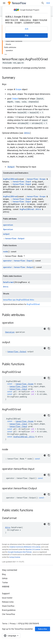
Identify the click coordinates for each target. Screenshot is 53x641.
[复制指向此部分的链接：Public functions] (27, 364)
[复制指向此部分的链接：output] (12, 342)
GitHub (4, 578)
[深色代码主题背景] (45, 329)
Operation (8, 229)
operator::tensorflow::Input (17, 260)
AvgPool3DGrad (10, 179)
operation (8, 225)
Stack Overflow (8, 606)
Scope (18, 89)
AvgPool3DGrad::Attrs (30, 209)
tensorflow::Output (14, 238)
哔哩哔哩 (5, 587)
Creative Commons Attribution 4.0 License (24, 547)
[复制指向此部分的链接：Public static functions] (35, 510)
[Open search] (42, 3)
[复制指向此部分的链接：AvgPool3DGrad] (23, 372)
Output (15, 98)
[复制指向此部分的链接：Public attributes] (27, 315)
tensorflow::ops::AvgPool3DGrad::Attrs (18, 300)
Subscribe (42, 629)
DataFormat (8, 282)
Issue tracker (7, 598)
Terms (4, 624)
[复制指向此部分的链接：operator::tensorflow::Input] (36, 469)
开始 (26, 35)
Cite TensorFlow (8, 614)
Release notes (8, 602)
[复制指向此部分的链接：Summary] (17, 77)
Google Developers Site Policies (20, 552)
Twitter (5, 583)
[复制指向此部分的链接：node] (10, 449)
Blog (4, 574)
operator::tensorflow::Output (18, 267)
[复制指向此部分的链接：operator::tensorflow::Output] (39, 488)
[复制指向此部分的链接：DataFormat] (19, 518)
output (6, 234)
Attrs (27, 133)
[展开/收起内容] (5, 53)
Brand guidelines (9, 610)
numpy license (14, 557)
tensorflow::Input (22, 181)
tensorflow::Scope (36, 179)
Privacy (13, 624)
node (5, 251)
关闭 (26, 29)
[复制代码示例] (49, 329)
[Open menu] (4, 3)
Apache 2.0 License (33, 549)
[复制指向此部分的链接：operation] (16, 323)
